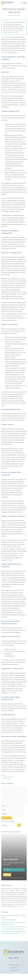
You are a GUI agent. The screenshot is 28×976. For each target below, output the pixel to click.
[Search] (19, 825)
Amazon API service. (20, 906)
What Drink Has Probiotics (8, 776)
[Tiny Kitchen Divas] (7, 2)
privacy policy (12, 32)
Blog (4, 775)
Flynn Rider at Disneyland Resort (8, 919)
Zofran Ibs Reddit (6, 778)
